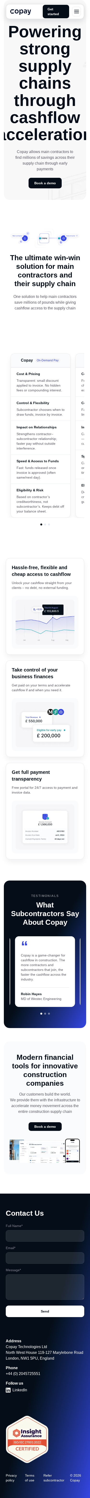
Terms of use (29, 1477)
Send (45, 1311)
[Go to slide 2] (45, 1014)
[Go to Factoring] (45, 524)
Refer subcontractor (53, 1477)
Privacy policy (11, 1477)
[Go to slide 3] (49, 1014)
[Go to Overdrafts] (49, 524)
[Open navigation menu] (76, 11)
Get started (53, 11)
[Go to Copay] (41, 524)
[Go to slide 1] (41, 1014)
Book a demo (45, 183)
